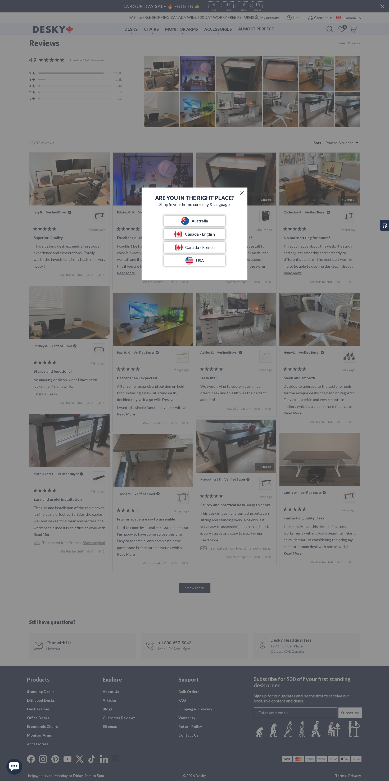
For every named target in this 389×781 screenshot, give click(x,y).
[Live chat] (14, 767)
